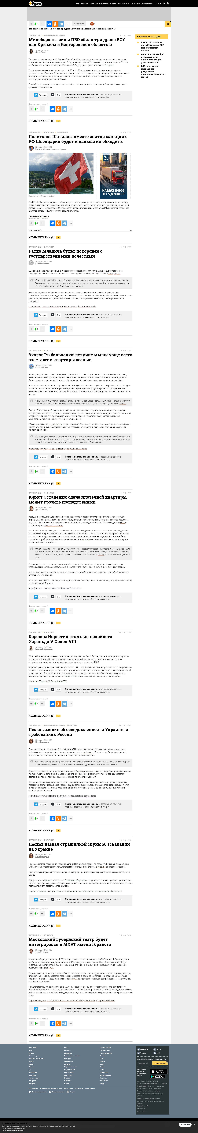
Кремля (47, 880)
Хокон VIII (62, 681)
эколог (123, 403)
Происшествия (105, 1047)
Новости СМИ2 (35, 230)
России (61, 749)
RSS (158, 1053)
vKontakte (144, 1049)
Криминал (68, 1053)
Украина (33, 795)
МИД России (35, 306)
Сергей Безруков (37, 973)
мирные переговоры (85, 795)
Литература (68, 1061)
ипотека (56, 588)
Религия (103, 1056)
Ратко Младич (98, 271)
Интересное (123, 3)
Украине (102, 867)
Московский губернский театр (81, 1000)
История (32, 1083)
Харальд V (44, 681)
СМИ (101, 1058)
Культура (48, 935)
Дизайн (31, 1067)
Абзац (123, 522)
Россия (41, 795)
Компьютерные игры (72, 1056)
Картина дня (82, 3)
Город (31, 1064)
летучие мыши (55, 424)
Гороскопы (33, 1047)
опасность (34, 448)
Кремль (42, 891)
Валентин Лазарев (42, 149)
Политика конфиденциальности (148, 1098)
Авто (30, 1050)
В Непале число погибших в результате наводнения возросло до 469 (153, 71)
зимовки (85, 391)
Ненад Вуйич (114, 273)
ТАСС (96, 662)
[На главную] (35, 3)
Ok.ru (159, 1049)
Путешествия (105, 1050)
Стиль (102, 1067)
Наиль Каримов (41, 367)
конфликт (51, 795)
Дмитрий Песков (65, 795)
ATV (81, 286)
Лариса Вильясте (106, 1000)
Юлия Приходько (42, 742)
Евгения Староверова (44, 649)
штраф (86, 539)
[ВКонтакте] (49, 24)
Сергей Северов (41, 952)
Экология (103, 1078)
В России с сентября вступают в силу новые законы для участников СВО (152, 58)
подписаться (160, 1063)
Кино (66, 1047)
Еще (157, 3)
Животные (33, 1072)
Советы (103, 1061)
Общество (49, 351)
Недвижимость (70, 1070)
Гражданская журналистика (103, 3)
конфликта (87, 752)
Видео (31, 1061)
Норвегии (68, 676)
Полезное (135, 3)
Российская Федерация (76, 880)
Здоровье (32, 1075)
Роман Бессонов (42, 264)
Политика (49, 132)
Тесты (102, 1070)
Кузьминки (59, 1000)
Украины (80, 771)
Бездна (72, 1092)
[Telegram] (61, 24)
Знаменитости (34, 1078)
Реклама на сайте (143, 1106)
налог (59, 564)
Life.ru (120, 380)
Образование (69, 1072)
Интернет (32, 1081)
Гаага (45, 306)
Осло (76, 676)
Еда (30, 1070)
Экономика (62, 132)
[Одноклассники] (55, 24)
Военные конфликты (54, 35)
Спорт (102, 1064)
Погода (67, 1078)
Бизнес (31, 1053)
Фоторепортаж (105, 1075)
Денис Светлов (41, 510)
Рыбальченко (57, 410)
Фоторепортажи (58, 1092)
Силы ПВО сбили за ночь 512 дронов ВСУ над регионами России (152, 46)
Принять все (185, 1125)
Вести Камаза (142, 1111)
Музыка (67, 1064)
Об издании (141, 1108)
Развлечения (148, 3)
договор (100, 554)
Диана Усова (40, 52)
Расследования (106, 1053)
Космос (67, 1050)
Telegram (109, 65)
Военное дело (34, 1056)
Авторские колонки (39, 1092)
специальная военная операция (81, 891)
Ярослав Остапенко (53, 525)
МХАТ (75, 979)
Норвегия (33, 681)
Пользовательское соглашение (148, 1091)
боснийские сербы (87, 306)
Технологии (104, 1072)
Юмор (102, 1083)
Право (66, 1083)
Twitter (143, 1053)
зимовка (60, 448)
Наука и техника (70, 1067)
